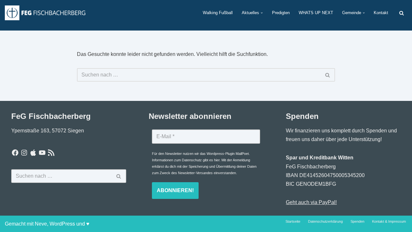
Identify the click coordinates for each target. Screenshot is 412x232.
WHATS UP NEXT (316, 12)
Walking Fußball (218, 12)
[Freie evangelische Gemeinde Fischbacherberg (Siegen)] (45, 12)
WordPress (62, 224)
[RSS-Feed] (51, 152)
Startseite (293, 221)
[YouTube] (42, 152)
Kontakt (381, 12)
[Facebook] (15, 152)
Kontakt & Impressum (389, 221)
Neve (41, 224)
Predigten (281, 12)
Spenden (357, 221)
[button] (262, 13)
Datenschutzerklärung (325, 221)
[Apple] (33, 152)
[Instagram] (24, 152)
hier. (217, 160)
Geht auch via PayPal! (311, 202)
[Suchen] (401, 13)
